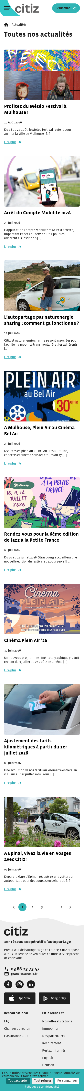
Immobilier (50, 1028)
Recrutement (51, 1043)
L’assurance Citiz (16, 1036)
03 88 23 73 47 (25, 969)
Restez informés (53, 1050)
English (47, 1057)
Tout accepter (18, 1080)
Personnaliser (67, 1080)
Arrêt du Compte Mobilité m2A (37, 212)
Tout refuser (42, 1080)
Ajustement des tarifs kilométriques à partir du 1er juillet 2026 (35, 747)
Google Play (58, 998)
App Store (25, 998)
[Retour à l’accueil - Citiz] (35, 8)
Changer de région (17, 1028)
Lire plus (10, 142)
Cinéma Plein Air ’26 (25, 640)
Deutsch (48, 1065)
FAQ (7, 1021)
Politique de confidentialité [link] (42, 1086)
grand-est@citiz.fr (24, 973)
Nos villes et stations (57, 1021)
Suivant (69, 907)
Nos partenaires (53, 1036)
